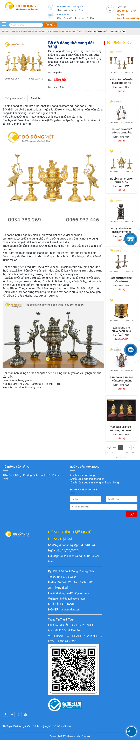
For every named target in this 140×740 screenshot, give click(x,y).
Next (117, 457)
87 (127, 452)
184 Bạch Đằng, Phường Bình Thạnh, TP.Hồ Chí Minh (31, 477)
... (122, 452)
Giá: (50, 80)
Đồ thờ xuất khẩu (62, 726)
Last (124, 457)
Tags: (9, 726)
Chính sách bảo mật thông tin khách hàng (94, 482)
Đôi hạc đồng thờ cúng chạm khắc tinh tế (121, 133)
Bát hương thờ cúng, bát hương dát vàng (121, 331)
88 (133, 452)
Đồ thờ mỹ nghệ (42, 726)
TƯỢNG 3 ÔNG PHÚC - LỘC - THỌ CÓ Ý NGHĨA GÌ (121, 430)
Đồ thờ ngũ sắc (22, 726)
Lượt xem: (53, 87)
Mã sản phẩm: (55, 72)
